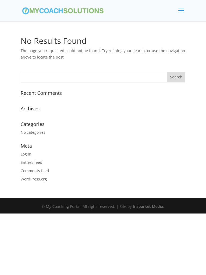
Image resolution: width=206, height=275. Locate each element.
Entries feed (31, 162)
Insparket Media (148, 206)
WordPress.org (34, 179)
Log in (26, 154)
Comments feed (35, 170)
